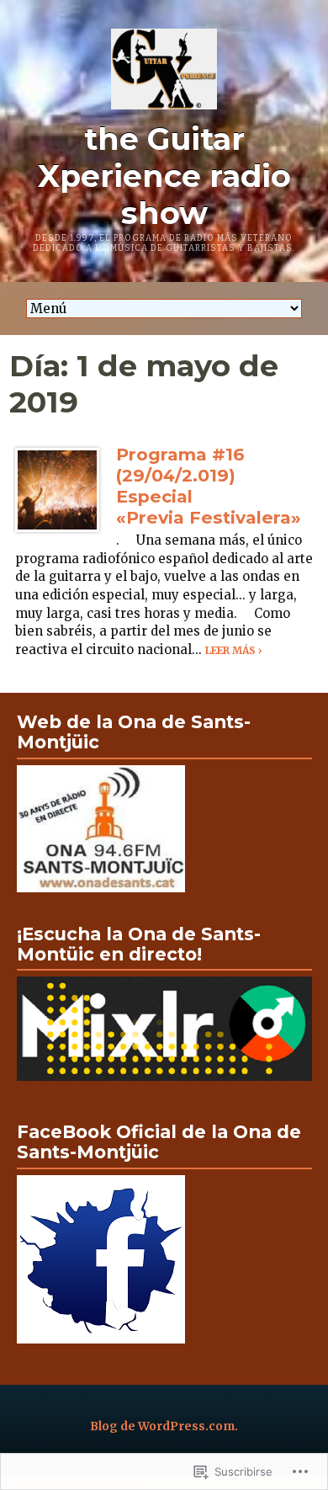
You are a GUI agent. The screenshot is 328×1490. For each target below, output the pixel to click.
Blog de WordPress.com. (164, 1426)
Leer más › (233, 650)
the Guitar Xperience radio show (164, 175)
